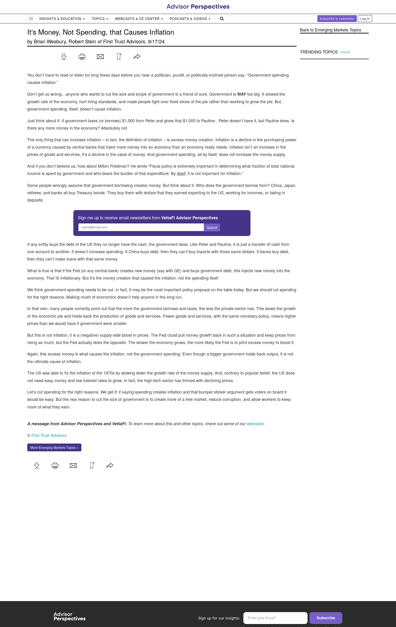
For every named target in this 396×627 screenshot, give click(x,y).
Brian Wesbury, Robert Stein (65, 41)
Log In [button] (365, 18)
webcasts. (255, 423)
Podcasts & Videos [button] (189, 18)
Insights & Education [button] (60, 18)
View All (345, 52)
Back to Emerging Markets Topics (330, 30)
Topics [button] (99, 18)
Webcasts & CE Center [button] (138, 18)
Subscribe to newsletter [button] (337, 18)
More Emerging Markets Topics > (54, 447)
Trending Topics (319, 52)
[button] (64, 56)
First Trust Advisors (124, 41)
